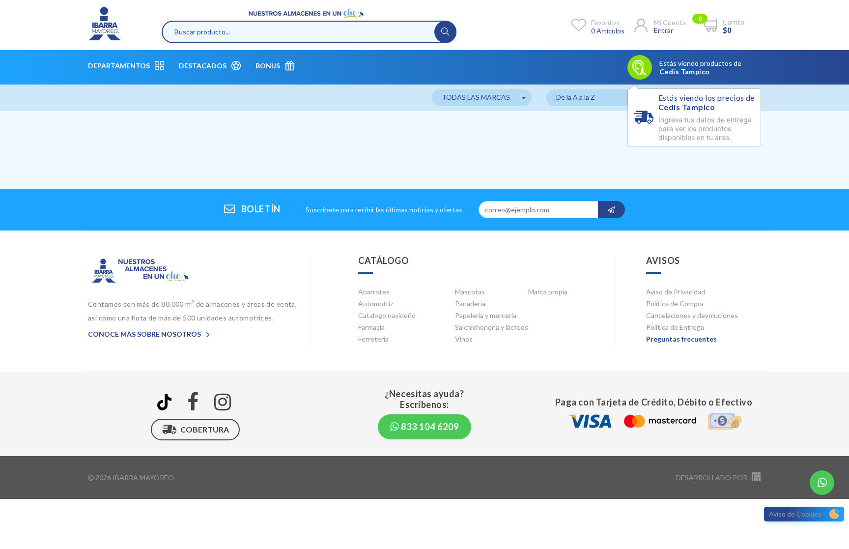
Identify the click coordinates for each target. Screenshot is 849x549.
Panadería (470, 303)
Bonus (267, 65)
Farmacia (371, 327)
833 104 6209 (429, 426)
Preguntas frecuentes (681, 339)
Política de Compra (675, 303)
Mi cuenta (670, 22)
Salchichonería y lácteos (491, 327)
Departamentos (119, 65)
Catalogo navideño (387, 315)
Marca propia (547, 292)
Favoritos (605, 22)
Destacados (202, 65)
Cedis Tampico (684, 72)
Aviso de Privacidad (675, 292)
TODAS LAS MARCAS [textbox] (476, 97)
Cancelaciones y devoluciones (692, 315)
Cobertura (204, 429)
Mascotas (470, 292)
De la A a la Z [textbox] (575, 97)
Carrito (733, 22)
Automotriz (375, 303)
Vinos (464, 339)
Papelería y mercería (485, 315)
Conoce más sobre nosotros (145, 334)
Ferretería (373, 339)
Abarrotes (374, 292)
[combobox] (482, 97)
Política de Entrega (675, 327)
